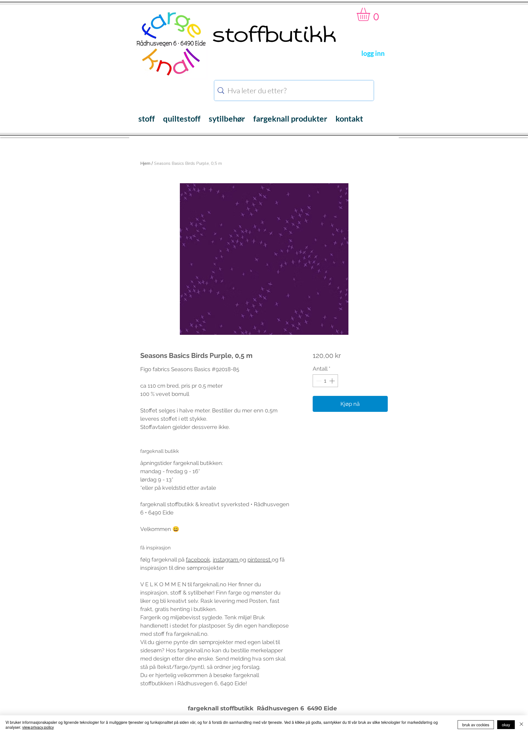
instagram (226, 559)
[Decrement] (318, 381)
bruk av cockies (475, 724)
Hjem (145, 163)
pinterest (260, 559)
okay (506, 724)
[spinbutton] (325, 381)
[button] (371, 14)
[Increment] (332, 381)
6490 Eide (321, 708)
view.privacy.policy (38, 727)
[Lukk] (521, 725)
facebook (198, 559)
